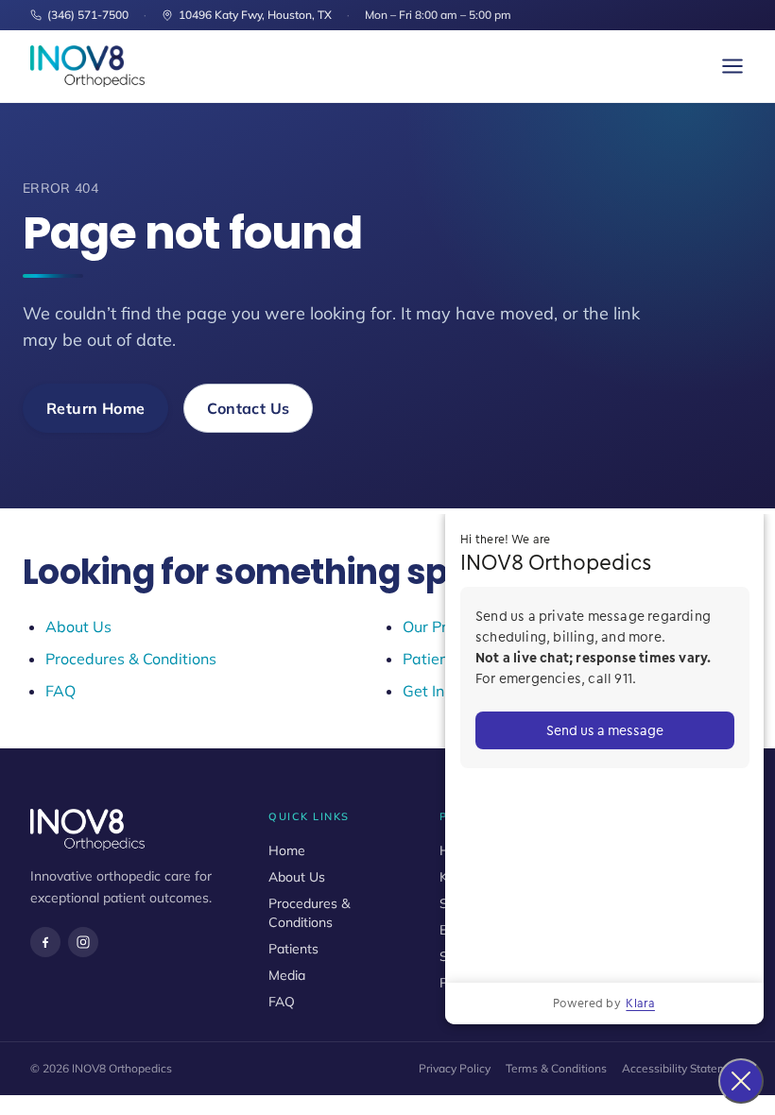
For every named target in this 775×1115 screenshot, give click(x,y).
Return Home (95, 408)
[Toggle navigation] (732, 66)
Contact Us (248, 408)
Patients (293, 948)
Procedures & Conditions (130, 658)
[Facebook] (45, 942)
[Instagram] (83, 942)
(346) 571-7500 (88, 15)
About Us (78, 626)
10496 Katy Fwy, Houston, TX (255, 15)
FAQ (60, 690)
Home (286, 850)
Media (286, 975)
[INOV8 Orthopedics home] (87, 66)
